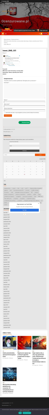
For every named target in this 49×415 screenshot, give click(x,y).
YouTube (24, 210)
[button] (24, 204)
